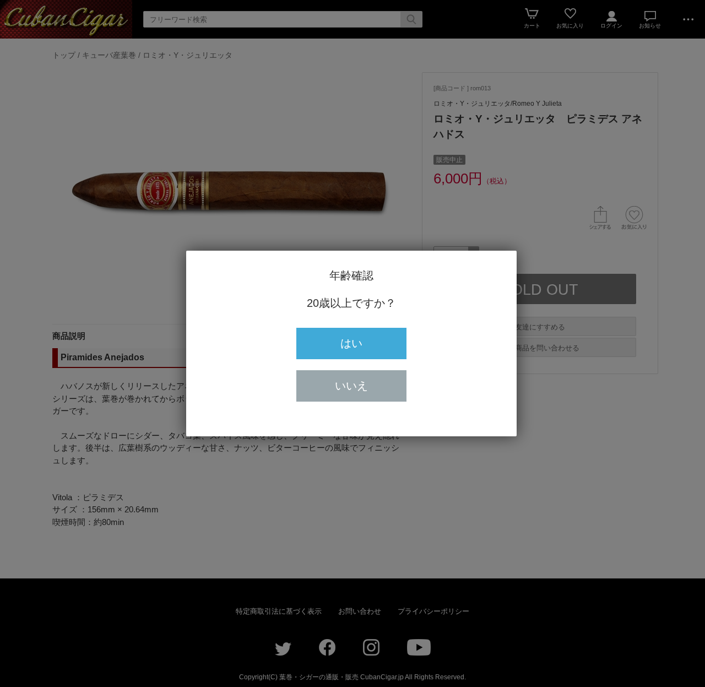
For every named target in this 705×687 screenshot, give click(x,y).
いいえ (351, 386)
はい (351, 343)
